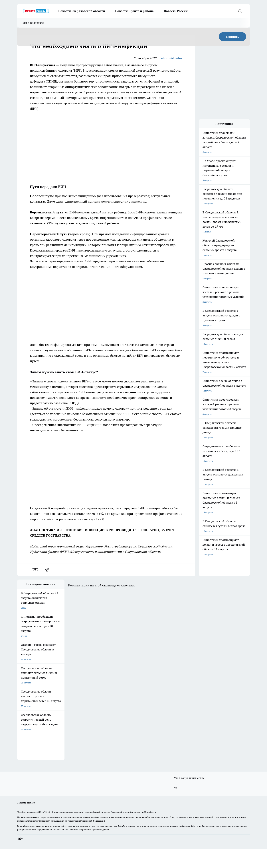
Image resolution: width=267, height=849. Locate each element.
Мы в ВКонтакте (33, 22)
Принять (232, 36)
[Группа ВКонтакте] (176, 788)
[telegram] (48, 569)
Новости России (176, 11)
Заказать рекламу (26, 802)
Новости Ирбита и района (134, 11)
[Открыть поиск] (239, 11)
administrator (172, 58)
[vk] (35, 569)
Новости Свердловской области (81, 11)
